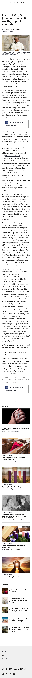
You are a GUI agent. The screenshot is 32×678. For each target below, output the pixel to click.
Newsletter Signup (7, 651)
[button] (3, 3)
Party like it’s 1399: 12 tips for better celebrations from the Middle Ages (19, 610)
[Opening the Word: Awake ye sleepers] (16, 475)
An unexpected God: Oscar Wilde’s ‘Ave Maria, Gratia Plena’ (20, 629)
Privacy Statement (7, 659)
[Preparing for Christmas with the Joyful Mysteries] (16, 416)
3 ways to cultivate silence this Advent (20, 591)
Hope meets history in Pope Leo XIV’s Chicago (20, 620)
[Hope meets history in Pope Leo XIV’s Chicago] (5, 620)
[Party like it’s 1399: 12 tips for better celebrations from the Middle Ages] (5, 610)
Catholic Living (8, 12)
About (4, 655)
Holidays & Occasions (9, 426)
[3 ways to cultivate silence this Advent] (5, 591)
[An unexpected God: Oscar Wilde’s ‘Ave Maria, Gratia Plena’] (5, 629)
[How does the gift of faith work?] (16, 565)
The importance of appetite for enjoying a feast (19, 600)
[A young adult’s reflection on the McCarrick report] (16, 446)
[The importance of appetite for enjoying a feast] (5, 600)
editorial (5, 95)
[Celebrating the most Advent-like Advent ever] (16, 534)
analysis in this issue (12, 156)
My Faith (19, 426)
